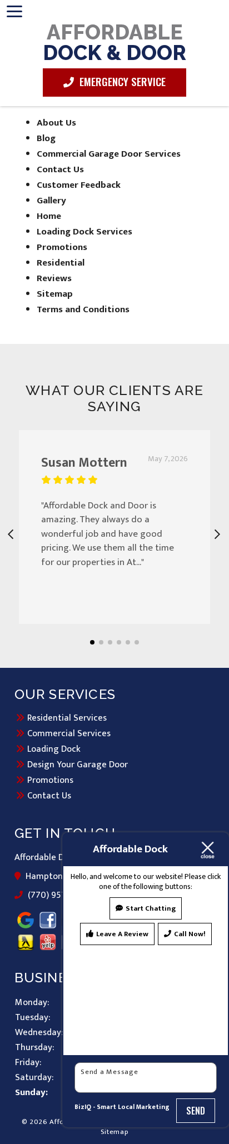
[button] (92, 642)
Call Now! (190, 934)
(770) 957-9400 (59, 895)
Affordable (114, 41)
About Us (56, 123)
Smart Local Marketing (133, 1107)
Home (49, 216)
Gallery (51, 200)
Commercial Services (69, 733)
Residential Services (67, 718)
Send (196, 1110)
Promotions (62, 247)
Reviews (54, 278)
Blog (46, 138)
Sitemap (55, 294)
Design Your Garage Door (77, 764)
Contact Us (60, 169)
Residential (60, 263)
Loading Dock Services (84, 231)
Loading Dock (54, 749)
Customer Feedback (79, 185)
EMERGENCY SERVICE (121, 81)
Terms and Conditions (83, 309)
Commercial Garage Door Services (109, 154)
